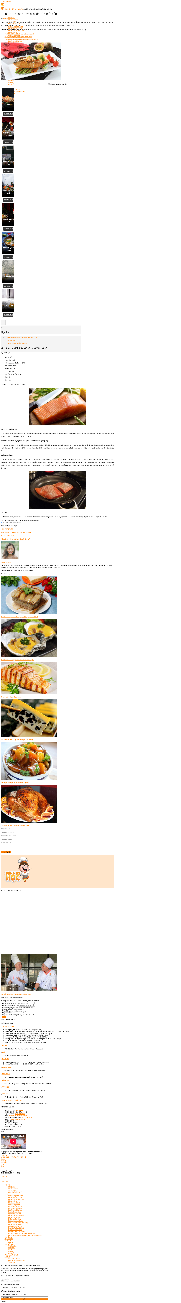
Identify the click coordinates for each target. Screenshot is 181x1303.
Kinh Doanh (7, 1294)
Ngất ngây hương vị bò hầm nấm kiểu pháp (15, 783)
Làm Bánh (13, 1288)
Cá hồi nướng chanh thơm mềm (11, 697)
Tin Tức (7, 88)
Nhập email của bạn (8, 1013)
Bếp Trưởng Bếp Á (14, 1203)
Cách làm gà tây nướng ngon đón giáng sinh (19, 34)
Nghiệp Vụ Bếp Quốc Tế (16, 30)
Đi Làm (15, 1294)
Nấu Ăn (5, 1288)
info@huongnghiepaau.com (17, 1119)
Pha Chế (22, 1288)
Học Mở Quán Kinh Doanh (16, 1232)
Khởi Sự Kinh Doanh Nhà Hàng (18, 1223)
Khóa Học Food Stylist (15, 1221)
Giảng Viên (11, 18)
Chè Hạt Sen (12, 1246)
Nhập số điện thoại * (9, 1005)
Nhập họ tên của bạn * (9, 1003)
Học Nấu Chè (9, 1244)
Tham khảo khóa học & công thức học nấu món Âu (21, 39)
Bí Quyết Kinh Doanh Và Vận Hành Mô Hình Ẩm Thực (25, 1235)
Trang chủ (4, 9)
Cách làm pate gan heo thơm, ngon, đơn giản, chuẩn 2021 (19, 617)
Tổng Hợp (11, 1262)
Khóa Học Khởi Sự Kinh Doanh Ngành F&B (22, 1233)
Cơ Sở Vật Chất (13, 19)
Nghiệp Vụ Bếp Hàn (14, 1212)
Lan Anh (5, 18)
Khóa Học (8, 1194)
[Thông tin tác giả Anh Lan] (10, 559)
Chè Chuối (11, 1248)
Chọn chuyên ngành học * (10, 1007)
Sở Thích (23, 1294)
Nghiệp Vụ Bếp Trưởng (15, 1197)
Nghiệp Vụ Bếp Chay (15, 1224)
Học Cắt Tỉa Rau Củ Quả (16, 1228)
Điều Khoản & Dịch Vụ (15, 1192)
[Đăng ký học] (18, 887)
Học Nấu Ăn (12, 9)
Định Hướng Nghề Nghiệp (16, 91)
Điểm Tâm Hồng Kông (15, 1226)
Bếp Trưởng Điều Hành (15, 27)
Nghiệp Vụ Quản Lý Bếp (16, 1215)
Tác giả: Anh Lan (6, 562)
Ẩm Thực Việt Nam (14, 1258)
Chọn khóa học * (7, 1009)
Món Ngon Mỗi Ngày (12, 86)
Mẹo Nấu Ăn (9, 1239)
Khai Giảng (8, 1237)
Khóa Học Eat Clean (14, 1219)
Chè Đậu (11, 82)
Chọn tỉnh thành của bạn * (10, 1015)
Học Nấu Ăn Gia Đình (15, 1230)
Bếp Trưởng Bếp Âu (14, 1205)
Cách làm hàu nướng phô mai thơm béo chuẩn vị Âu (17, 660)
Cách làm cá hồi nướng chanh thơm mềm (18, 37)
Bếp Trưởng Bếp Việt (15, 1208)
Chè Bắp (11, 1249)
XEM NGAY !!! (8, 114)
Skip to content (6, 2)
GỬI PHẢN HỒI (6, 852)
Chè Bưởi (11, 84)
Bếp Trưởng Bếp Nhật (15, 1206)
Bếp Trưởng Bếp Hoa (15, 41)
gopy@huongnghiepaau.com (17, 1116)
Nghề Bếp (8, 1241)
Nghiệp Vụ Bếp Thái (14, 1214)
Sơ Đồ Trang (12, 1190)
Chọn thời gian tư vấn (9, 1011)
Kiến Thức (11, 1242)
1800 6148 (4, 1155)
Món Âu (20, 9)
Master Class (12, 32)
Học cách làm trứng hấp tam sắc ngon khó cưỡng (17, 740)
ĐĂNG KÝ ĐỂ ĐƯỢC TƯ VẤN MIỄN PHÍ (13, 1157)
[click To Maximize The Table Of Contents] (3, 322)
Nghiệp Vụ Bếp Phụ (14, 1217)
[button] (1, 522)
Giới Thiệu (8, 16)
